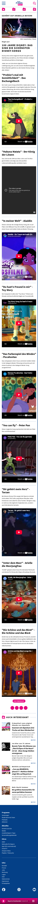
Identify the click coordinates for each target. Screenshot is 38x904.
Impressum (5, 881)
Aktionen (4, 822)
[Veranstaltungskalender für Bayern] (34, 9)
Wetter (4, 831)
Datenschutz (6, 879)
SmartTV (4, 848)
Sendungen (5, 815)
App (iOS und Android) (9, 846)
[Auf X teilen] (17, 708)
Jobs (3, 870)
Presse (4, 868)
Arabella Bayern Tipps (8, 833)
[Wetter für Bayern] (3, 9)
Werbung (5, 872)
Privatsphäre (6, 883)
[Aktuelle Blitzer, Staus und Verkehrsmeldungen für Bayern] (24, 9)
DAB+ (3, 842)
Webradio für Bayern (8, 844)
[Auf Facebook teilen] (12, 708)
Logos (4, 874)
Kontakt (4, 865)
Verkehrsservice (7, 828)
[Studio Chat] (13, 9)
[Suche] (34, 3)
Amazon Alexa (6, 851)
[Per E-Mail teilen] (25, 708)
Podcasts (4, 820)
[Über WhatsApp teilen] (21, 708)
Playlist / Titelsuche (8, 853)
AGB (3, 877)
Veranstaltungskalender (9, 835)
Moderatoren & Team (8, 817)
